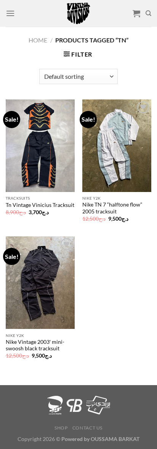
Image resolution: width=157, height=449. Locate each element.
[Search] (148, 13)
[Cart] (136, 13)
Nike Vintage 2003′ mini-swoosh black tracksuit (35, 345)
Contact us (87, 428)
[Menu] (10, 13)
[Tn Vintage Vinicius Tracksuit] (40, 145)
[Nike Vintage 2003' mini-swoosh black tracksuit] (40, 282)
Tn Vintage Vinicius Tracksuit (40, 205)
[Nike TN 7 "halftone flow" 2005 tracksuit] (116, 145)
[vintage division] (78, 13)
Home (38, 40)
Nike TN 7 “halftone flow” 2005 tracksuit (112, 208)
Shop (60, 428)
